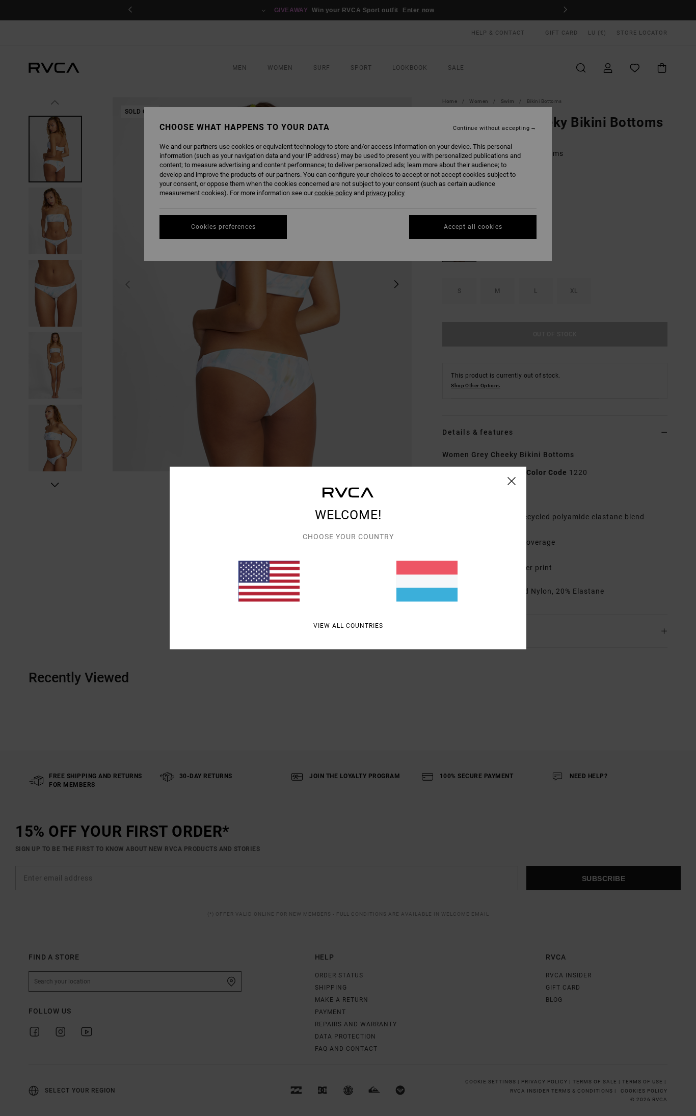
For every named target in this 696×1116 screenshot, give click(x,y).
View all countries (348, 625)
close (511, 481)
